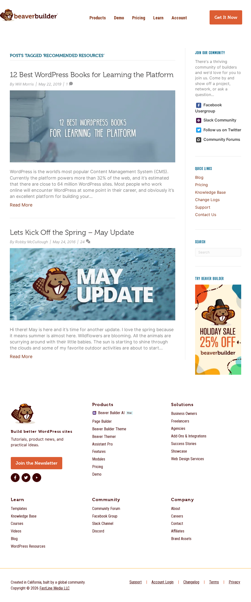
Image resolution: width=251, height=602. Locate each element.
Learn (158, 17)
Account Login (162, 582)
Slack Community (219, 120)
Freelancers (180, 421)
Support (202, 207)
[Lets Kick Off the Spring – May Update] (92, 283)
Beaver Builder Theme (109, 429)
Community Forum (106, 508)
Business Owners (184, 413)
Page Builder (102, 421)
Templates (19, 508)
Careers (177, 516)
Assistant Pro (102, 444)
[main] (125, 216)
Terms (214, 582)
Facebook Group (104, 516)
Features (99, 451)
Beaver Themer (104, 436)
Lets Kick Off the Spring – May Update (72, 232)
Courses (17, 523)
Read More (21, 204)
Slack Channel (102, 523)
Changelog (191, 582)
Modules (98, 459)
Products (97, 17)
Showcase (179, 451)
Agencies (178, 428)
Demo (119, 17)
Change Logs (207, 199)
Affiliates (177, 531)
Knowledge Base (210, 192)
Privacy (234, 582)
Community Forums (221, 139)
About (175, 508)
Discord (98, 531)
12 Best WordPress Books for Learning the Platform (91, 75)
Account (179, 17)
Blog (199, 177)
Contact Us (205, 214)
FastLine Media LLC (54, 588)
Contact (177, 523)
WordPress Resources (28, 546)
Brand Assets (181, 538)
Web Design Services (187, 459)
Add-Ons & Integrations (188, 436)
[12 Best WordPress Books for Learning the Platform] (92, 126)
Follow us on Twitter (221, 129)
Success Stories (183, 443)
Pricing (138, 17)
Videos (16, 531)
